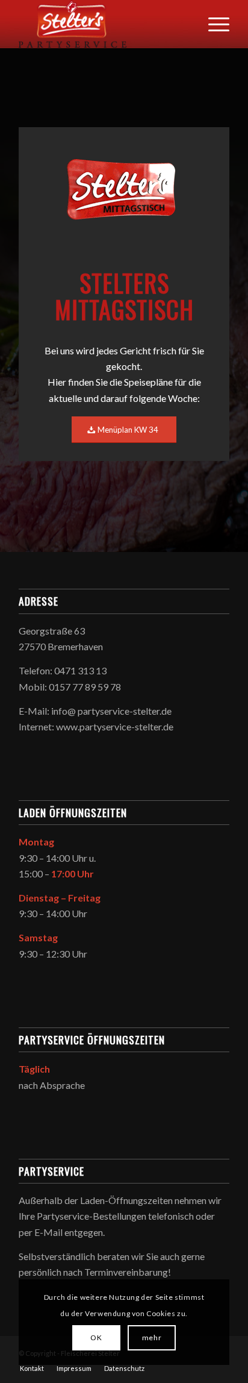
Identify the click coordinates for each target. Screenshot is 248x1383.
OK (96, 1337)
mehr (151, 1337)
